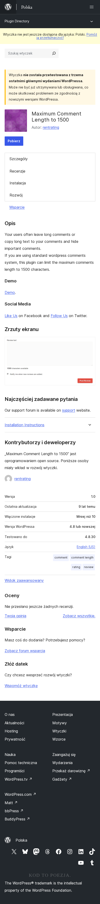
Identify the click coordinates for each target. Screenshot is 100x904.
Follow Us (59, 315)
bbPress (14, 811)
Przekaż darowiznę (71, 771)
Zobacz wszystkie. (79, 615)
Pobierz (14, 141)
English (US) (86, 547)
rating (76, 567)
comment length (82, 557)
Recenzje (17, 171)
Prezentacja (62, 714)
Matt (11, 802)
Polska (21, 840)
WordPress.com (20, 794)
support (68, 410)
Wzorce (59, 739)
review (88, 567)
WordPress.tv (18, 779)
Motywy (59, 723)
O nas (10, 714)
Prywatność (15, 739)
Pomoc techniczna (21, 762)
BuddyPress (17, 819)
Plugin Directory (17, 21)
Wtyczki (59, 731)
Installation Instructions (24, 425)
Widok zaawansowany (24, 580)
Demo (10, 292)
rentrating (51, 127)
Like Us (11, 315)
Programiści (14, 771)
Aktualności (14, 723)
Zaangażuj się (64, 754)
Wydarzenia (62, 762)
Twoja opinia (15, 615)
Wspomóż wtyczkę (21, 685)
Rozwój (16, 195)
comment (60, 557)
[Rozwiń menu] (92, 7)
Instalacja (18, 183)
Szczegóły (19, 158)
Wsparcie (17, 207)
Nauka (10, 754)
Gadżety (62, 779)
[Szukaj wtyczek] (54, 53)
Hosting (11, 731)
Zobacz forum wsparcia (25, 650)
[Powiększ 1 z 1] (89, 343)
